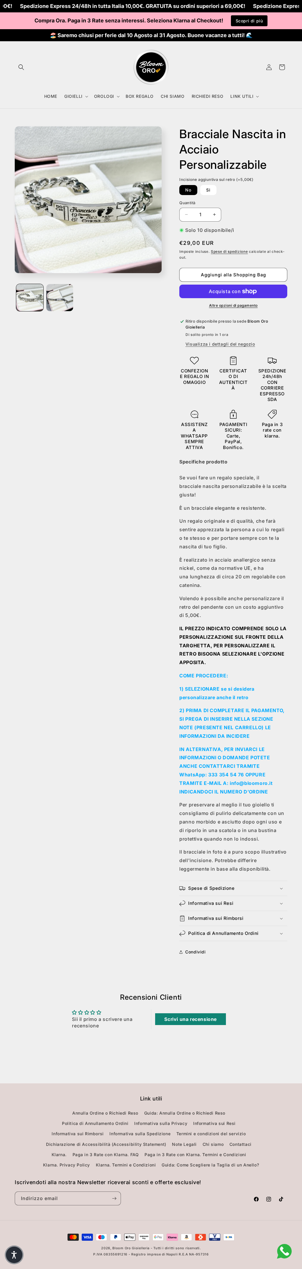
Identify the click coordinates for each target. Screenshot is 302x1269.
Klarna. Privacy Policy (66, 1164)
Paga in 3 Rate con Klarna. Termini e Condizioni (195, 1154)
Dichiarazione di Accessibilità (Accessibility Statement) (106, 1144)
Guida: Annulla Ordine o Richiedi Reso (184, 1112)
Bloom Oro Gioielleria (131, 1248)
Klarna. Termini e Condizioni (126, 1164)
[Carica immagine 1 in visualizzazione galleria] (29, 297)
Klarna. (59, 1154)
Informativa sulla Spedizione (139, 1133)
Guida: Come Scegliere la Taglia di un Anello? (210, 1164)
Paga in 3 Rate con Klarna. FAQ (106, 1154)
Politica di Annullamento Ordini (95, 1123)
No (188, 189)
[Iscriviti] (114, 1198)
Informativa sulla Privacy (160, 1123)
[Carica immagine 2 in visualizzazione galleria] (59, 297)
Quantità (187, 202)
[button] (21, 67)
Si (208, 189)
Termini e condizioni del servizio (211, 1133)
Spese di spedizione (229, 251)
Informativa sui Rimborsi (78, 1133)
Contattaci (240, 1144)
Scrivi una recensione (190, 1019)
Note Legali (184, 1144)
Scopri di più (249, 20)
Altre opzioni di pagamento (233, 305)
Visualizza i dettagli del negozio (220, 343)
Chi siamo (213, 1144)
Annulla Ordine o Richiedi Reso (105, 1112)
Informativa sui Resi (214, 1123)
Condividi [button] (195, 951)
